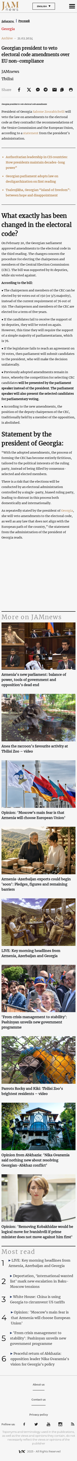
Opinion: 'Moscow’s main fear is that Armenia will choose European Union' (33, 815)
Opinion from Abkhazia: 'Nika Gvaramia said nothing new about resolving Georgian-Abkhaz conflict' (35, 1160)
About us (38, 1384)
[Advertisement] (38, 576)
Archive (8, 38)
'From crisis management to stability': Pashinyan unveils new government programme (34, 1022)
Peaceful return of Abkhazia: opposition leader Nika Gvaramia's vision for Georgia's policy (39, 1358)
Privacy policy (38, 1414)
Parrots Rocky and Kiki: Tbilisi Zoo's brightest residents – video (32, 1091)
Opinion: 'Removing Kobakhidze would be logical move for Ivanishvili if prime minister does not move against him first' (37, 1231)
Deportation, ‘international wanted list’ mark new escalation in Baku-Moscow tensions (41, 1281)
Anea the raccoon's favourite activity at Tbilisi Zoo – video (34, 748)
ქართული (7, 21)
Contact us (38, 1399)
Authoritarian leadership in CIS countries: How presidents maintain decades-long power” (37, 162)
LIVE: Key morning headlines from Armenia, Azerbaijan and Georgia (30, 953)
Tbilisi (7, 78)
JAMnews (10, 71)
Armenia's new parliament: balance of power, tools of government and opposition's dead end (33, 679)
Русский (24, 21)
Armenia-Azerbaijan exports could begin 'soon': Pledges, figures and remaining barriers (36, 884)
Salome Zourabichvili (49, 112)
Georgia (8, 29)
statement (30, 133)
